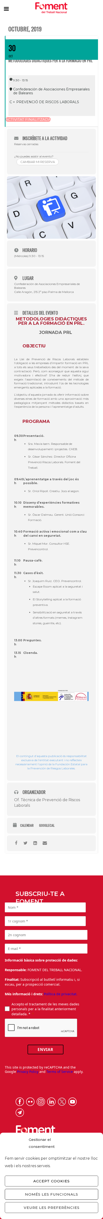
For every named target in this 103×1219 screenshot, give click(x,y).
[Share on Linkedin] (35, 843)
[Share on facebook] (16, 843)
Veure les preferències (52, 1207)
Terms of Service (59, 1071)
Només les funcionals (51, 1194)
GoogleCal (47, 825)
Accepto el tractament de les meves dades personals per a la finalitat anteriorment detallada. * (45, 1009)
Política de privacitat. (60, 994)
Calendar (27, 825)
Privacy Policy (27, 1071)
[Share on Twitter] (25, 843)
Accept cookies (51, 1181)
